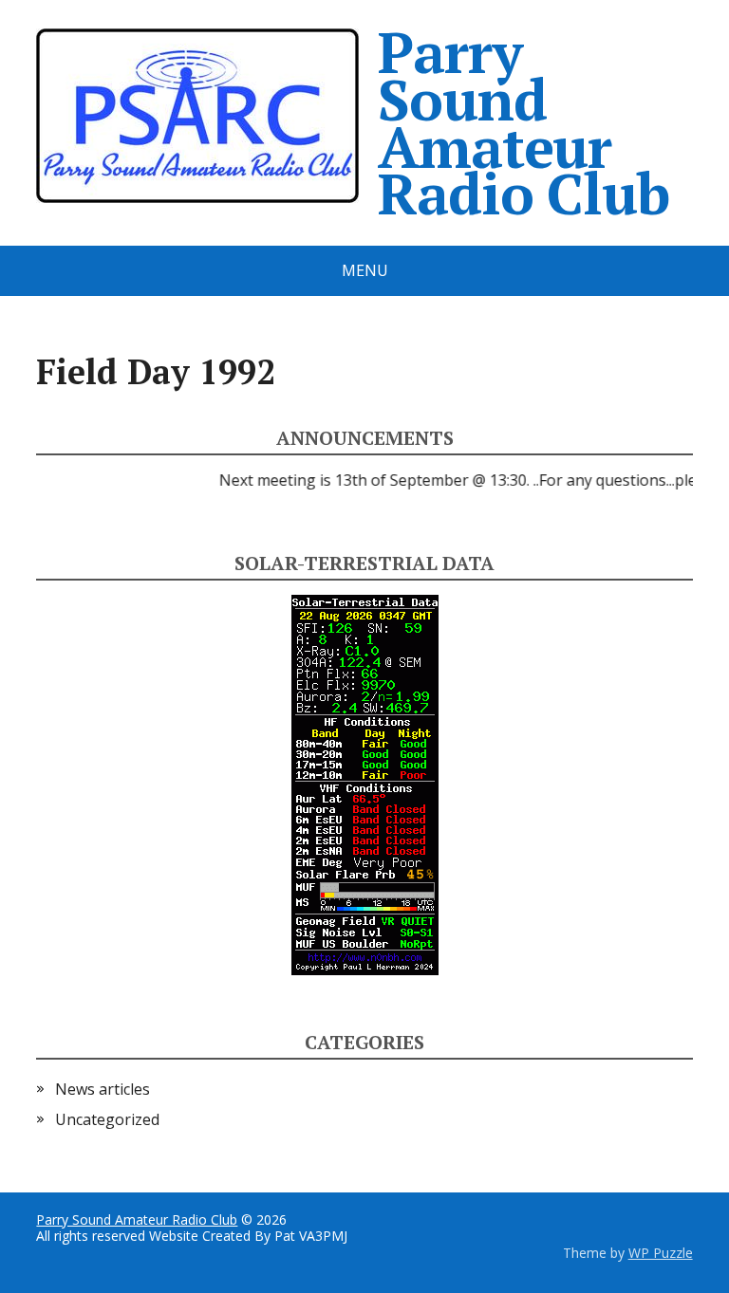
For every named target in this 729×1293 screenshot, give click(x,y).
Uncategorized (107, 1119)
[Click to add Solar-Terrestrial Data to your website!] (365, 783)
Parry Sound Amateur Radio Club (523, 122)
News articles (102, 1089)
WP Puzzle (660, 1253)
